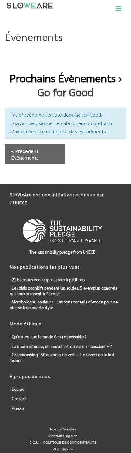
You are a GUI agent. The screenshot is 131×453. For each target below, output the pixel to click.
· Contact (18, 398)
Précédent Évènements (25, 154)
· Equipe (17, 389)
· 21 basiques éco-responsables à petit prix (47, 279)
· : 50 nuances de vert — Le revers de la (62, 357)
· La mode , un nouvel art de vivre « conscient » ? (61, 346)
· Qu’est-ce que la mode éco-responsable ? (48, 336)
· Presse (17, 408)
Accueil (52, 53)
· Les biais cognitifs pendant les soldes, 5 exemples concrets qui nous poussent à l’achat (63, 290)
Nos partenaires (62, 428)
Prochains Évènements (63, 78)
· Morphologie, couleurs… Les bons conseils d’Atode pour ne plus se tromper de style (64, 304)
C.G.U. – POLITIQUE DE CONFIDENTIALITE (62, 442)
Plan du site (62, 448)
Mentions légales (62, 435)
